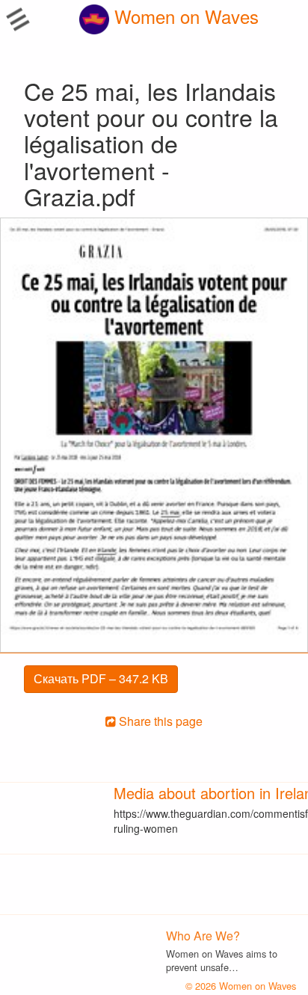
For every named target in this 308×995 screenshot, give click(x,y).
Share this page (159, 721)
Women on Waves (184, 16)
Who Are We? (203, 935)
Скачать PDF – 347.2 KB (101, 678)
